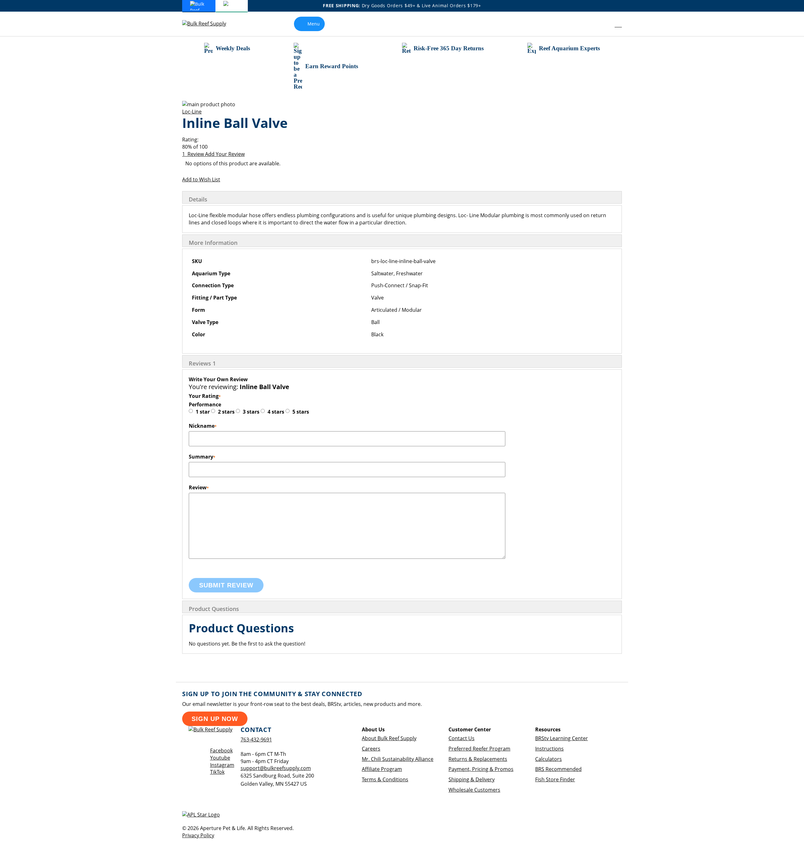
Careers (371, 748)
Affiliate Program (382, 769)
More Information (213, 242)
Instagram (222, 765)
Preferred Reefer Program (479, 748)
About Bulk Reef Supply (389, 738)
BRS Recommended (558, 769)
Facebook (221, 750)
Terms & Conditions (385, 779)
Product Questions (214, 609)
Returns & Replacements (477, 759)
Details (198, 199)
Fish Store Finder (555, 779)
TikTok (217, 771)
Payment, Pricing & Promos (480, 769)
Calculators (548, 759)
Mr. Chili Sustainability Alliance (397, 759)
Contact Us (461, 738)
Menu (313, 24)
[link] (604, 23)
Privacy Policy (198, 835)
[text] (402, 147)
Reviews (202, 363)
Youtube (220, 757)
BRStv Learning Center (561, 738)
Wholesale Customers (474, 789)
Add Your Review (225, 154)
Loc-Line (192, 111)
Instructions (549, 748)
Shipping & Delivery (471, 779)
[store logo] (209, 23)
